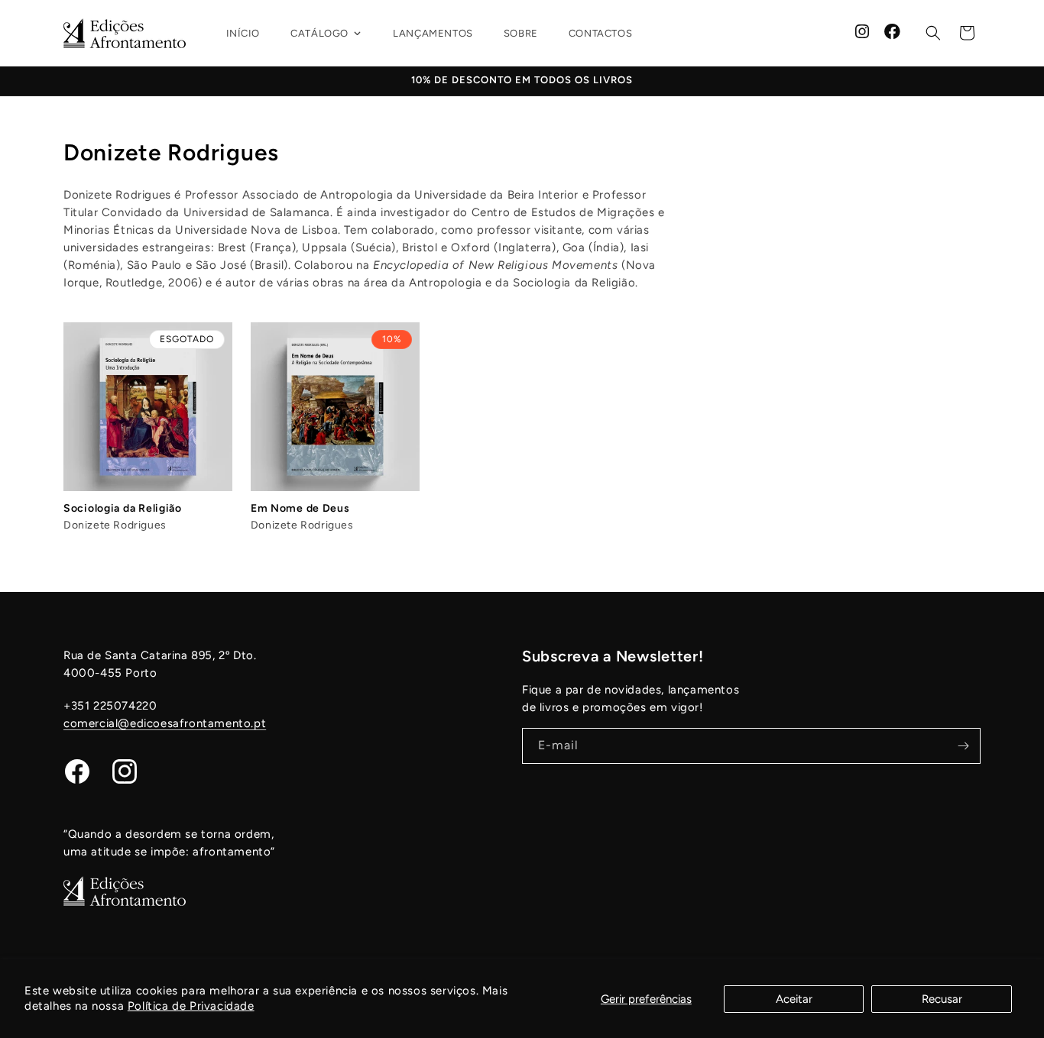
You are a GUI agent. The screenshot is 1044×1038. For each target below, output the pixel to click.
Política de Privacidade (191, 1006)
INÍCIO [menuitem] (243, 33)
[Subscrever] (963, 746)
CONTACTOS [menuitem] (600, 33)
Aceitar (794, 999)
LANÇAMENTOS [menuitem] (433, 33)
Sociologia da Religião (122, 508)
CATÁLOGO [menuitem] (319, 33)
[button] (933, 33)
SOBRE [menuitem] (521, 33)
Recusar (942, 999)
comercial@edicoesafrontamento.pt (164, 723)
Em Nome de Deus (300, 508)
